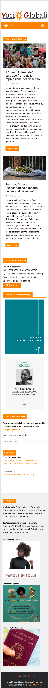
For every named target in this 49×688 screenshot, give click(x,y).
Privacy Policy (9, 471)
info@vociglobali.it (11, 429)
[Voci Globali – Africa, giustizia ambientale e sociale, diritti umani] (24, 10)
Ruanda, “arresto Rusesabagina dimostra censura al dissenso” (21, 188)
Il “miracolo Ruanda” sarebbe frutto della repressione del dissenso (22, 75)
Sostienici (13, 285)
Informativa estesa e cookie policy (18, 474)
